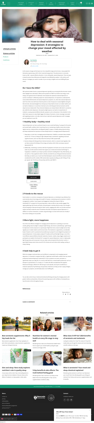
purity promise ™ (6, 408)
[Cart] (79, 3)
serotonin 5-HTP (31, 3)
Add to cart (33, 177)
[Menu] (8, 3)
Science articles (9, 53)
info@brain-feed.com (68, 396)
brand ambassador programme (9, 405)
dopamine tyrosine (41, 3)
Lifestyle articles (9, 49)
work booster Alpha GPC (62, 3)
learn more (33, 181)
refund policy (5, 401)
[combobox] (8, 418)
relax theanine (51, 3)
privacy (4, 398)
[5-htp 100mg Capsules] (33, 168)
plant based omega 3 (21, 3)
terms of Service (6, 403)
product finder (72, 3)
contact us (4, 396)
